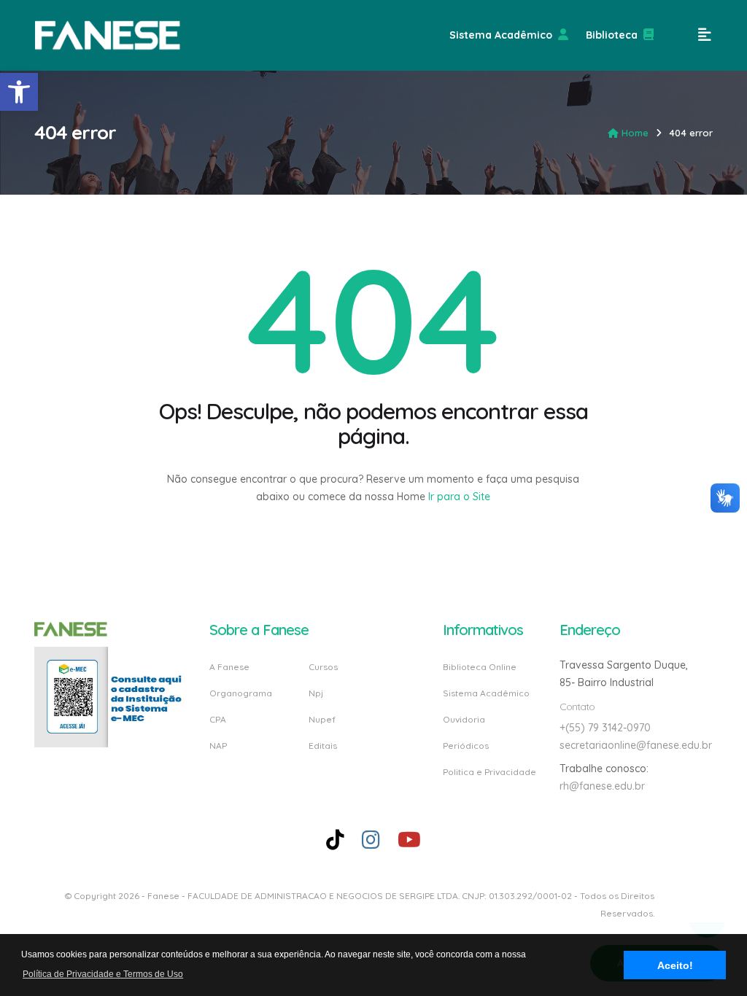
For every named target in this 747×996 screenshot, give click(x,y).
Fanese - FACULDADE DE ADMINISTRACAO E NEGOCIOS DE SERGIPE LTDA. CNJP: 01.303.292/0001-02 (359, 895)
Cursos (323, 667)
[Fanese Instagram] (371, 839)
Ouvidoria (464, 719)
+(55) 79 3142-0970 (605, 727)
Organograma (240, 693)
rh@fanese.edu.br (602, 786)
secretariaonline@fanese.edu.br (636, 745)
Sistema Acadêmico (500, 35)
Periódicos (466, 745)
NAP (218, 745)
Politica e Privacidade (489, 771)
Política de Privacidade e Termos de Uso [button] (103, 974)
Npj (316, 693)
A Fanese (229, 667)
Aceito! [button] (675, 965)
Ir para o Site (457, 496)
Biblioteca (612, 35)
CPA (217, 719)
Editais (323, 745)
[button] (19, 92)
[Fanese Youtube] (409, 839)
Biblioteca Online (479, 667)
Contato (577, 706)
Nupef (322, 719)
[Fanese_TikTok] (335, 839)
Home (635, 133)
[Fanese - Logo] (108, 35)
